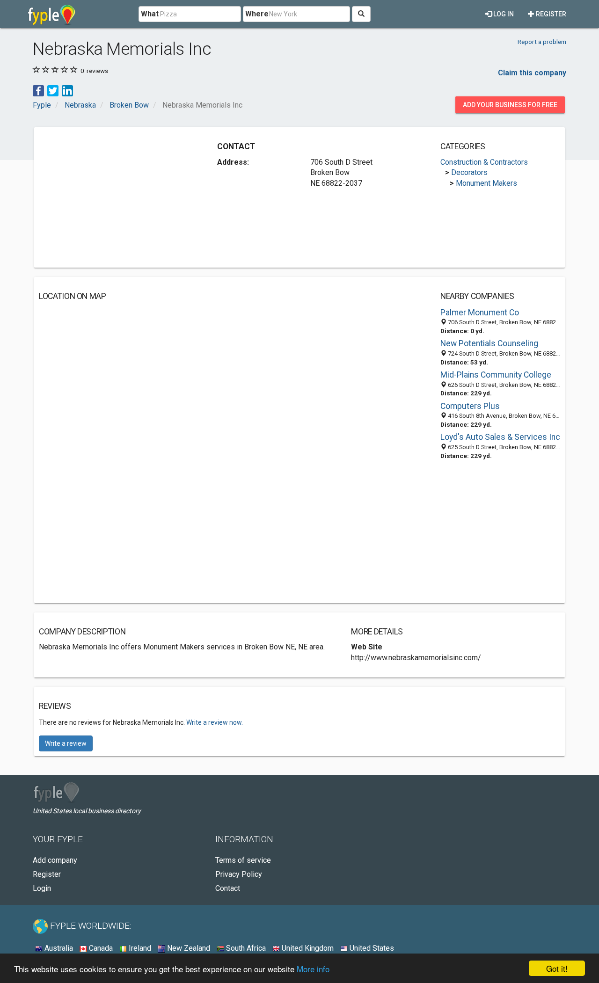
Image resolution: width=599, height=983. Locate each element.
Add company (55, 860)
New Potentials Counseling (489, 343)
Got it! (557, 968)
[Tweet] (52, 90)
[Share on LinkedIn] (67, 90)
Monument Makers (486, 183)
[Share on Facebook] (38, 90)
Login (42, 888)
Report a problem (542, 41)
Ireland (139, 948)
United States (371, 948)
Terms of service (243, 860)
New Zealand (187, 948)
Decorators (469, 172)
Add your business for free (510, 105)
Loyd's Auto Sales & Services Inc (500, 437)
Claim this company (532, 72)
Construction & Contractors (484, 162)
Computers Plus (470, 406)
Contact (227, 888)
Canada (100, 948)
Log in (503, 14)
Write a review (66, 743)
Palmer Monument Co (479, 312)
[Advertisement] (117, 197)
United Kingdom (307, 948)
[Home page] (52, 14)
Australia (58, 948)
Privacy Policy (238, 874)
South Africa (245, 948)
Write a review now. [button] (214, 722)
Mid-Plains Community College (495, 374)
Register (550, 14)
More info (313, 969)
